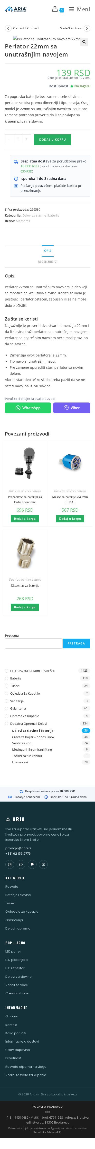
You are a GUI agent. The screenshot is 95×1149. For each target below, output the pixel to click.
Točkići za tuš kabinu (27, 756)
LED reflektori (15, 968)
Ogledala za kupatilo (25, 693)
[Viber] (32, 864)
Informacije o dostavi (22, 1041)
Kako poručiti (15, 1033)
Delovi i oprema (17, 928)
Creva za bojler (17, 993)
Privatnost (13, 1058)
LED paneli (13, 951)
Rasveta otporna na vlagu (25, 1066)
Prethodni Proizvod (25, 28)
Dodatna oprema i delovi (28, 723)
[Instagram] (9, 864)
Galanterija (18, 708)
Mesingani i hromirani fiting (32, 749)
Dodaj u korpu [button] (25, 518)
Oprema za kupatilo (24, 716)
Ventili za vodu (22, 743)
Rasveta (11, 886)
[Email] (43, 864)
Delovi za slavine (18, 976)
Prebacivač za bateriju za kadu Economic (25, 499)
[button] (84, 42)
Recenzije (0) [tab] (47, 262)
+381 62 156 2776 (18, 853)
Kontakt (11, 1025)
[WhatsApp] (21, 864)
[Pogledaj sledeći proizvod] (87, 28)
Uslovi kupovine (17, 1049)
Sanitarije (17, 701)
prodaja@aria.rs (18, 848)
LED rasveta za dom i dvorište (32, 670)
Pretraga (12, 635)
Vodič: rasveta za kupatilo (25, 1075)
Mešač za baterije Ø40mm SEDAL (70, 499)
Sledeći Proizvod (71, 28)
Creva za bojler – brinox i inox (33, 737)
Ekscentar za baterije (25, 585)
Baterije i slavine (18, 895)
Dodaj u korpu (52, 140)
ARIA (19, 819)
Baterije (15, 678)
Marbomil (23, 221)
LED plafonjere (16, 959)
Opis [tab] (47, 251)
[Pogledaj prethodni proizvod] (8, 28)
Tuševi (14, 686)
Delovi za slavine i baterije (40, 215)
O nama (11, 1016)
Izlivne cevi (20, 762)
